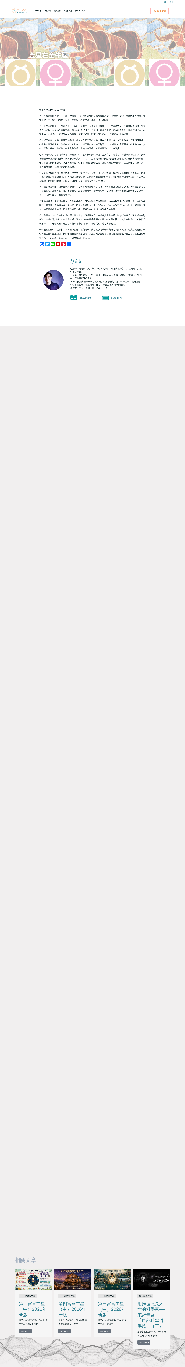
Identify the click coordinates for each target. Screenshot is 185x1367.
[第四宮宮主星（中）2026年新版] (72, 1279)
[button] (159, 11)
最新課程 (47, 11)
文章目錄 (38, 11)
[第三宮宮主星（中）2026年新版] (112, 1279)
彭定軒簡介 (68, 11)
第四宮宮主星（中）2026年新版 (72, 1309)
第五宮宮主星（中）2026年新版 (33, 1309)
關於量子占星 (80, 11)
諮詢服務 (57, 11)
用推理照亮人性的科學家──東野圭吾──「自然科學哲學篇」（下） (151, 1315)
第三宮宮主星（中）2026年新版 (112, 1309)
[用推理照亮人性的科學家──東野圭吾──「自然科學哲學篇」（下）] (151, 1279)
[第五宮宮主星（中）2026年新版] (33, 1279)
